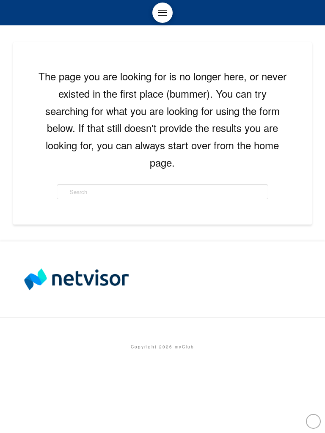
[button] (162, 13)
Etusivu (162, 329)
